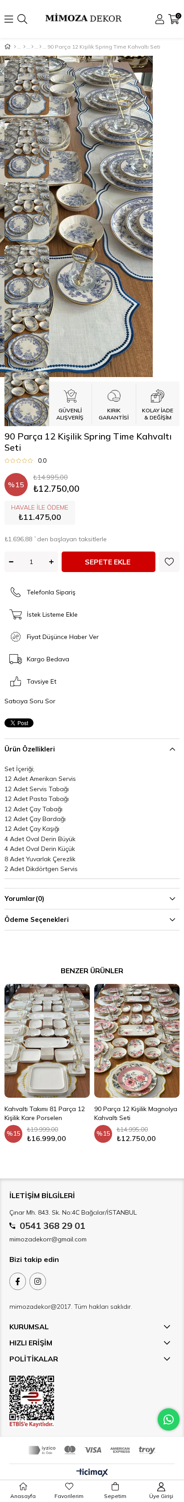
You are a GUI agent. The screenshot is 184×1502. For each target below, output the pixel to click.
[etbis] (31, 1402)
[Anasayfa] (15, 47)
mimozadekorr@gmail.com (48, 1239)
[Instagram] (37, 1281)
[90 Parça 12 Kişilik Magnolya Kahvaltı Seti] (137, 1041)
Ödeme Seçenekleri (36, 919)
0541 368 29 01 (52, 1225)
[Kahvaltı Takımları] (32, 47)
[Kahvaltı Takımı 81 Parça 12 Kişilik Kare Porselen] (47, 1041)
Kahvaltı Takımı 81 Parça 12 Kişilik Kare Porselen (44, 1113)
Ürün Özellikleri (29, 749)
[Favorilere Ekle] (169, 562)
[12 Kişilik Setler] (40, 47)
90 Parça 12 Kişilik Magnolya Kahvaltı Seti (135, 1113)
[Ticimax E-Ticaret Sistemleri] (92, 1473)
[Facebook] (17, 1281)
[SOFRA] (24, 47)
